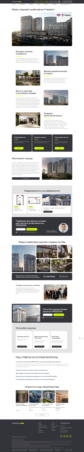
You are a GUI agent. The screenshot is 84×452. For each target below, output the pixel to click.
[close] (83, 338)
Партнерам (53, 427)
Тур (41, 1)
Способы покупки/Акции (65, 4)
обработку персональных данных (57, 317)
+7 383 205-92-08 (67, 1)
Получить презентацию (54, 1)
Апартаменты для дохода (42, 427)
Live (45, 1)
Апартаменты (22, 4)
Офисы (38, 4)
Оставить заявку (32, 229)
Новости (52, 424)
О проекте (14, 4)
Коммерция (31, 4)
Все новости (42, 414)
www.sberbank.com (69, 441)
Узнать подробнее (25, 178)
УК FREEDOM (54, 4)
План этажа (53, 430)
